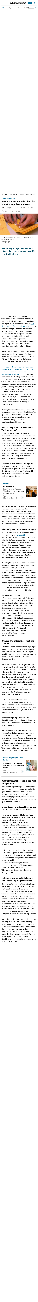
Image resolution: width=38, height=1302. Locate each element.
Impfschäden (21, 535)
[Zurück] (2, 8)
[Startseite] (18, 3)
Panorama (13, 194)
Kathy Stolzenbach (10, 772)
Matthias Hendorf (10, 498)
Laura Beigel (7, 207)
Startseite (4, 194)
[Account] (35, 3)
